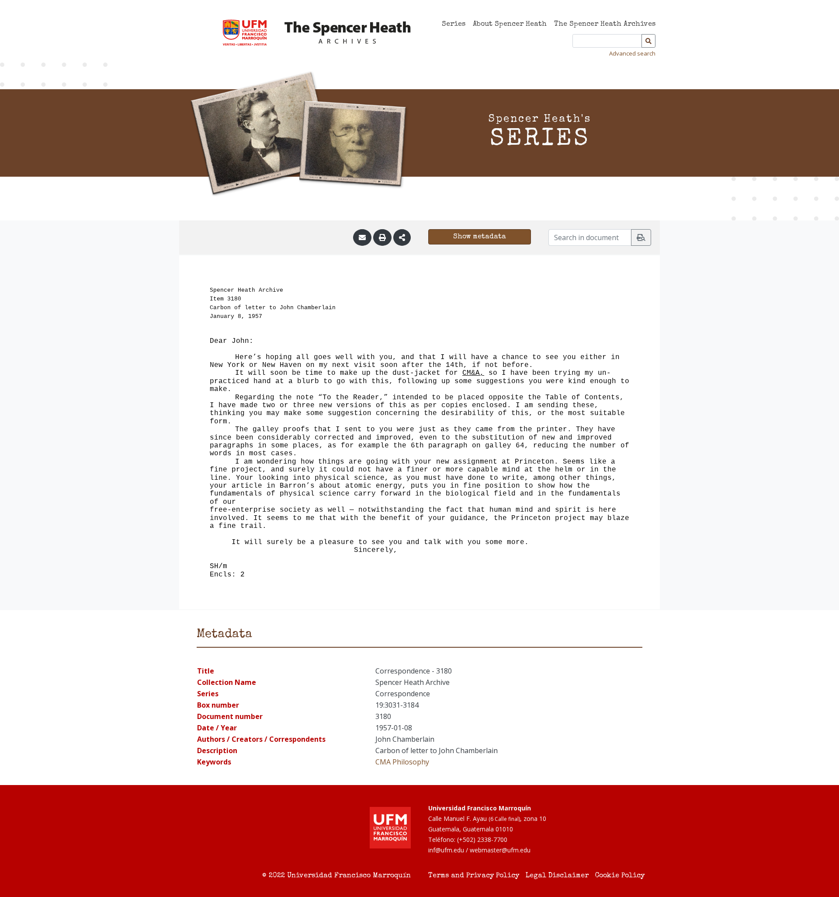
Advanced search (632, 53)
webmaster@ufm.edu (500, 850)
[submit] (641, 237)
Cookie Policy (620, 876)
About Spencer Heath (510, 24)
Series (453, 24)
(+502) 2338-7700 (482, 839)
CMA (383, 762)
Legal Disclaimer (557, 876)
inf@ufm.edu (446, 850)
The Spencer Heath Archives (604, 24)
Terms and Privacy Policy (473, 876)
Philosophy (410, 762)
